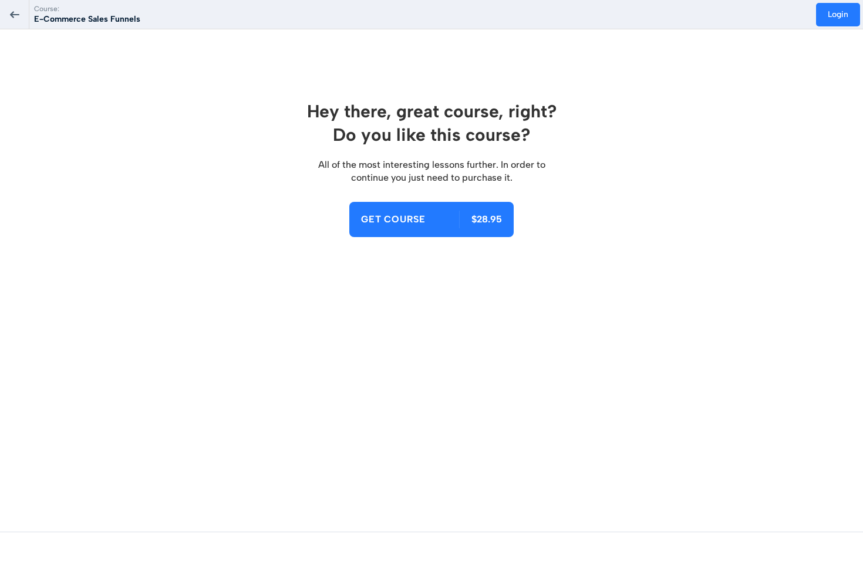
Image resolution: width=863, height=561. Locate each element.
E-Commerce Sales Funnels (87, 19)
